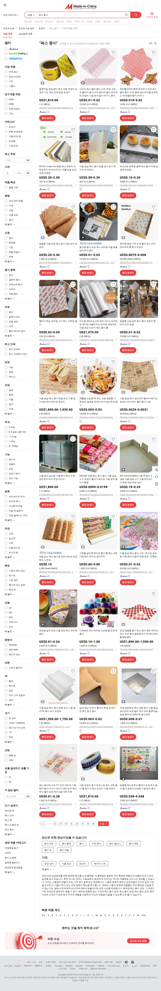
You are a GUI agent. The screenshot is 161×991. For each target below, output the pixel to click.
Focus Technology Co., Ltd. (84, 974)
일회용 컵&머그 (12, 862)
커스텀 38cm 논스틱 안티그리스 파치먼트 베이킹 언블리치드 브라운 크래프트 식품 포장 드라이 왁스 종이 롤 (98, 324)
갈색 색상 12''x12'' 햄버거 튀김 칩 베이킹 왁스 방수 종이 (97, 709)
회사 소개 (31, 962)
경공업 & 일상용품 (13, 867)
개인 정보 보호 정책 (67, 962)
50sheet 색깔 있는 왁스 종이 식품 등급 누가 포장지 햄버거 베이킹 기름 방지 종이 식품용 (98, 479)
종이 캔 (47, 850)
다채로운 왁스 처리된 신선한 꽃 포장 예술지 (98, 632)
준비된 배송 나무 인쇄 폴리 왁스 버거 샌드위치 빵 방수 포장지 (138, 245)
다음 (102, 823)
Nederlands (145, 965)
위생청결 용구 (11, 847)
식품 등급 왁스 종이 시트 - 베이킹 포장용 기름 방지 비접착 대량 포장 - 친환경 (138, 555)
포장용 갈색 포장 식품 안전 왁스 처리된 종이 (58, 632)
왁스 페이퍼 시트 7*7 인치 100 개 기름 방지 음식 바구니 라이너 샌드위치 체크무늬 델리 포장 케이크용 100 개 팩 (58, 788)
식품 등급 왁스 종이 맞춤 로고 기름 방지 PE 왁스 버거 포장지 (57, 709)
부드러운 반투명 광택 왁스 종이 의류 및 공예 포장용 (139, 168)
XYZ (144, 915)
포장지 (69, 21)
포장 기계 (39, 21)
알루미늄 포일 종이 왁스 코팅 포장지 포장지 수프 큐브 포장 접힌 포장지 (58, 90)
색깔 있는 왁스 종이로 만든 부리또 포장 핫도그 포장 (58, 558)
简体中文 (28, 965)
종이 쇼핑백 (10, 857)
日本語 (48, 965)
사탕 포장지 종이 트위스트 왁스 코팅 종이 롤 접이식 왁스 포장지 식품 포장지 (98, 787)
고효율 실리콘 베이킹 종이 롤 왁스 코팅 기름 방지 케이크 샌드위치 (98, 555)
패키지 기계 (79, 21)
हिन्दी (155, 965)
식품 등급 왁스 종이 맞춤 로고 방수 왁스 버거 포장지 (97, 168)
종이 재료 (133, 843)
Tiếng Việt (83, 968)
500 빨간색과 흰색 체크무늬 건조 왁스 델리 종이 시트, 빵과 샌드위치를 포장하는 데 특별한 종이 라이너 (139, 92)
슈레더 (8, 852)
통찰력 (119, 962)
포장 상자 (49, 21)
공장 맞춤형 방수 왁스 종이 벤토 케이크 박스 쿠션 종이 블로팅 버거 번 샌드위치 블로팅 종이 (139, 633)
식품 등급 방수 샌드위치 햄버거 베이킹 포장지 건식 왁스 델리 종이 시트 (138, 400)
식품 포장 (60, 21)
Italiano (101, 965)
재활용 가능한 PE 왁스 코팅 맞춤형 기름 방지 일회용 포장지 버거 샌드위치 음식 (98, 401)
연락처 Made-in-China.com (90, 962)
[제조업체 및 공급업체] (80, 6)
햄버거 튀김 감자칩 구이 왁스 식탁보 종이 (58, 322)
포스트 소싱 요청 (138, 941)
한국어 (125, 965)
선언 (40, 962)
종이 (81, 843)
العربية (134, 965)
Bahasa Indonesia (98, 968)
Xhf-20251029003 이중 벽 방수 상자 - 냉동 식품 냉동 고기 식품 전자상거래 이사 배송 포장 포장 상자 (139, 479)
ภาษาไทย (62, 968)
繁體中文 (38, 965)
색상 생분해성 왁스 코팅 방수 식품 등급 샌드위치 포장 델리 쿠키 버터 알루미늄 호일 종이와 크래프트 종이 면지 (139, 711)
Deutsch (79, 965)
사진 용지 (96, 843)
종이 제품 (64, 850)
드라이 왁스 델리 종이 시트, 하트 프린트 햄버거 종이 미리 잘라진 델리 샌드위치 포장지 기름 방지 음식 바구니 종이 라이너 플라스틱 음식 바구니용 (98, 92)
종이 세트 (49, 843)
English (17, 965)
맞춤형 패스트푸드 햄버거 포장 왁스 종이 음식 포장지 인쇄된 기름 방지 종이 (138, 787)
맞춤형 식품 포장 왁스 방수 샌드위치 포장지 (58, 245)
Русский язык (113, 965)
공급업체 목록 (25, 33)
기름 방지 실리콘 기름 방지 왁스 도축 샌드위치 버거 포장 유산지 (57, 477)
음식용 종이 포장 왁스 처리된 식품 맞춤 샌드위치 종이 (98, 249)
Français (58, 965)
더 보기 (45, 869)
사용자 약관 (51, 962)
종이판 (90, 21)
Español (68, 965)
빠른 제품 (109, 962)
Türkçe (72, 968)
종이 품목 (66, 843)
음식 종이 (107, 21)
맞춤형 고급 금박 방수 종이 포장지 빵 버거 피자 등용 (138, 322)
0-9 (43, 915)
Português (90, 965)
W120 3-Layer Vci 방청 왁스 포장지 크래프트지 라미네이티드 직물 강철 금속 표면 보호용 (57, 169)
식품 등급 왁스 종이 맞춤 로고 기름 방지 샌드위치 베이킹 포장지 (57, 400)
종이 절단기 (115, 843)
